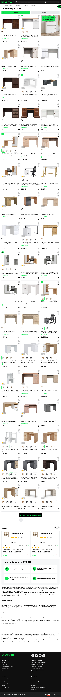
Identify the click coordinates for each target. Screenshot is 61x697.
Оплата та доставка (36, 666)
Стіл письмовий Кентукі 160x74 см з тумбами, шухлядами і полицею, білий (49, 125)
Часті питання (5, 687)
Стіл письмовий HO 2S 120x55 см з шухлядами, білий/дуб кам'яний (9, 421)
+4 (15, 358)
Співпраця (34, 679)
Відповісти (5, 554)
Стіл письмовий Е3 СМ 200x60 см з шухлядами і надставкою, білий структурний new (9, 450)
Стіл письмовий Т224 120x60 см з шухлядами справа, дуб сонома (49, 450)
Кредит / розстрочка (37, 664)
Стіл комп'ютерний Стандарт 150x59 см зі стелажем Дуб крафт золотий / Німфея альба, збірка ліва (49, 302)
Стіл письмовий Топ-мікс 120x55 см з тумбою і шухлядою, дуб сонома (30, 391)
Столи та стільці (17, 5)
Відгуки (3, 670)
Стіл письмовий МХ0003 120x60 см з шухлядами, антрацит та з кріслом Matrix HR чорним (49, 332)
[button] (55, 528)
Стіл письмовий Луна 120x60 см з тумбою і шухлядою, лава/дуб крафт (29, 213)
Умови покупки (5, 683)
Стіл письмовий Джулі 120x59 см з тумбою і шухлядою (9, 36)
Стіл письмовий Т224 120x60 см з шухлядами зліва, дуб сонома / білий (49, 361)
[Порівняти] (55, 2)
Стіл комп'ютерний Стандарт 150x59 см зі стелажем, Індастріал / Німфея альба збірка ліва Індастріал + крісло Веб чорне (10, 302)
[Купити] (19, 41)
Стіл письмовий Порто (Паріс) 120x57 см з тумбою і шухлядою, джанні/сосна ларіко (50, 65)
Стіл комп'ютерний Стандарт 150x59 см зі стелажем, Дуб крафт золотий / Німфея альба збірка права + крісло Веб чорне (10, 184)
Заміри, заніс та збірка (37, 668)
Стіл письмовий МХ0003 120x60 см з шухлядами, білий (29, 243)
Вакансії (33, 685)
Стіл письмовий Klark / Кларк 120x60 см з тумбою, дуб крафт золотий (50, 243)
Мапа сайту (34, 689)
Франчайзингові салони (7, 666)
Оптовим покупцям (36, 681)
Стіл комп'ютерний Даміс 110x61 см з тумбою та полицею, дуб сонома (30, 421)
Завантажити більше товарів (32, 515)
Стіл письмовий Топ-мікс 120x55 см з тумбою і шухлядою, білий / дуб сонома (30, 36)
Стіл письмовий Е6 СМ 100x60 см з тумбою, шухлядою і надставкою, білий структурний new (10, 391)
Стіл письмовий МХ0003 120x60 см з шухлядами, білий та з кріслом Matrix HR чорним (30, 184)
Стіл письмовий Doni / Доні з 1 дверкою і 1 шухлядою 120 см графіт (50, 421)
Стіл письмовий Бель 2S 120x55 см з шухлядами (49, 184)
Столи (24, 5)
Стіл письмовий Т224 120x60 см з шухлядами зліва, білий (29, 95)
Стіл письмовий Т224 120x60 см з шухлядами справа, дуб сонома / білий (10, 505)
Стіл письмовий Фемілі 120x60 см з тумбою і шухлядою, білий (29, 302)
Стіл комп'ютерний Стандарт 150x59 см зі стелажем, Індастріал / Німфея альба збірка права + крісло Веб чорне (50, 273)
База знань (4, 685)
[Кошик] (58, 2)
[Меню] (2, 2)
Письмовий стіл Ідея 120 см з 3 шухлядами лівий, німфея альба (8, 361)
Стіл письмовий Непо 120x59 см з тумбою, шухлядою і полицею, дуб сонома (29, 332)
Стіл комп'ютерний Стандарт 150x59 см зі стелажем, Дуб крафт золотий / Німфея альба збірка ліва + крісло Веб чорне (30, 273)
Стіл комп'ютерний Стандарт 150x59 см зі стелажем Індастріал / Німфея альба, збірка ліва (10, 273)
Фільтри (16, 12)
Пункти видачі (5, 668)
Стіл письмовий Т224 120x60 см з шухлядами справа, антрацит (29, 478)
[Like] (25, 555)
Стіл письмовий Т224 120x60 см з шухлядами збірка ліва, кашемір (29, 505)
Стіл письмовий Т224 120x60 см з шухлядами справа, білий (29, 361)
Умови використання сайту (38, 687)
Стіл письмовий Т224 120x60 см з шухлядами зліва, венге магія (49, 478)
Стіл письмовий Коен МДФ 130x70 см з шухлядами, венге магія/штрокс (10, 125)
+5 (35, 239)
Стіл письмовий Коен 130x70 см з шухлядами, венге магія (9, 95)
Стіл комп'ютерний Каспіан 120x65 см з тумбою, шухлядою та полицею (10, 65)
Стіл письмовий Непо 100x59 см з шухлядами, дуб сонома (9, 332)
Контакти (4, 664)
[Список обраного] (52, 2)
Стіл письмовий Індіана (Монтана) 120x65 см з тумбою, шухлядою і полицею (29, 65)
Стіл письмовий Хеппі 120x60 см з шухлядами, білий (9, 243)
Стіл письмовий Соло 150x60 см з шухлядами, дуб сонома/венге (49, 213)
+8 (35, 91)
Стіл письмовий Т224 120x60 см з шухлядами (29, 450)
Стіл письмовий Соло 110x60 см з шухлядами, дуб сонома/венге (29, 154)
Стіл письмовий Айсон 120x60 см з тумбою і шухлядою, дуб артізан (9, 213)
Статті (3, 673)
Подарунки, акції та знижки (38, 662)
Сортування (45, 12)
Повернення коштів (6, 681)
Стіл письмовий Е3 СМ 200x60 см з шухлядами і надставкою (19, 533)
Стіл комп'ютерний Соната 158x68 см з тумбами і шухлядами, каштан (30, 125)
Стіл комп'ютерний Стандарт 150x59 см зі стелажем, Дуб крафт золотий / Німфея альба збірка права (10, 154)
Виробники (34, 683)
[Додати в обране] (19, 16)
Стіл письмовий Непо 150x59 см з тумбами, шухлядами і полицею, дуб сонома (49, 391)
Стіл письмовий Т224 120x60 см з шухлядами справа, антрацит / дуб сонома (9, 478)
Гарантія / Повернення (37, 670)
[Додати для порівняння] (19, 18)
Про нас (3, 662)
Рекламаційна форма (7, 679)
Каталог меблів (8, 5)
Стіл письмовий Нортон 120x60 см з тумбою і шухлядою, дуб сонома (49, 154)
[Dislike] (28, 555)
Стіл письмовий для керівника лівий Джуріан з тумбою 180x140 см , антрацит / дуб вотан (49, 95)
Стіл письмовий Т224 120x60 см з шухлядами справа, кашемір (49, 505)
